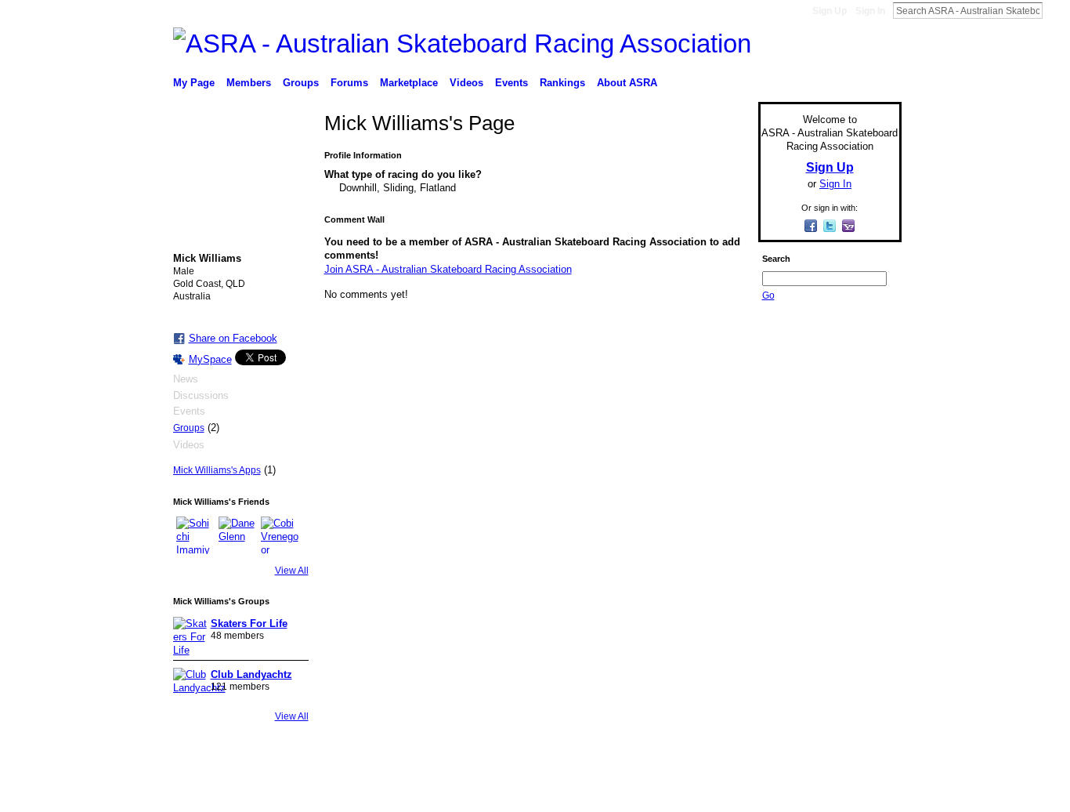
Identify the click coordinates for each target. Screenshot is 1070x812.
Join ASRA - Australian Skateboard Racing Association (448, 269)
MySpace (210, 359)
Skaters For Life (249, 623)
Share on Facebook (233, 338)
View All (292, 570)
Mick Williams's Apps (217, 470)
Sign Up (829, 10)
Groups (188, 427)
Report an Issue (785, 793)
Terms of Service (866, 793)
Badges (723, 793)
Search (1055, 10)
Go (768, 295)
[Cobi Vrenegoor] (279, 535)
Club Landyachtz (251, 674)
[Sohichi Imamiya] (195, 535)
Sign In (870, 10)
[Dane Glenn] (237, 535)
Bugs (268, 793)
